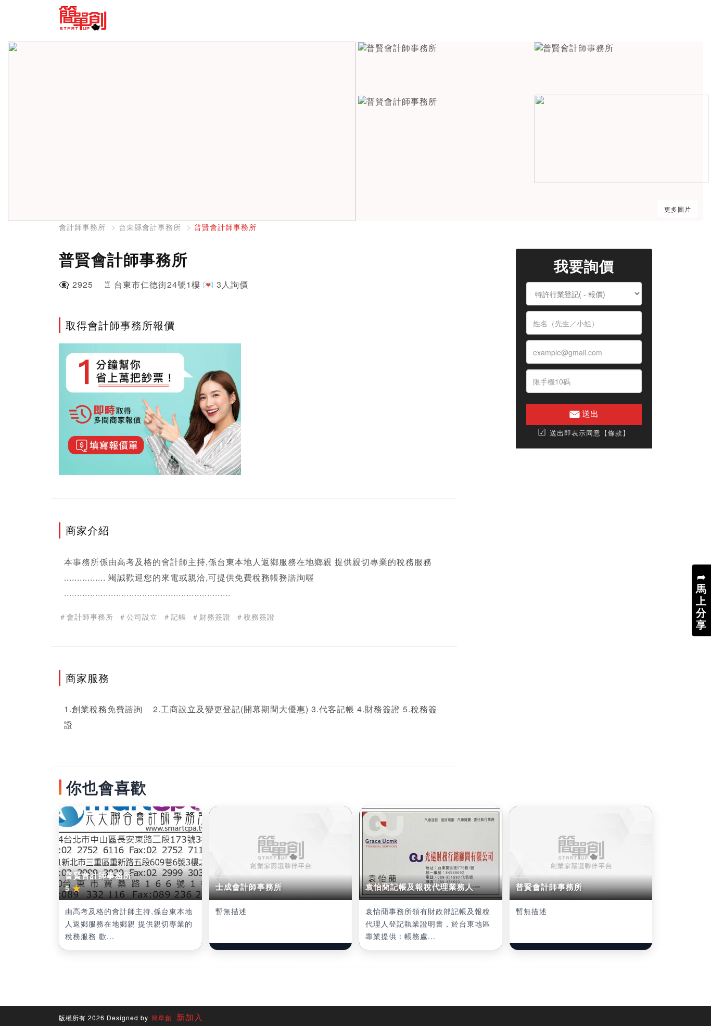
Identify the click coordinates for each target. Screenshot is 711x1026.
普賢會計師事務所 (225, 227)
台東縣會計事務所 (150, 227)
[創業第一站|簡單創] (203, 18)
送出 (589, 413)
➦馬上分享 (701, 600)
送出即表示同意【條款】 (584, 432)
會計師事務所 (82, 227)
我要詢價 (584, 266)
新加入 (188, 1017)
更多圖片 (677, 208)
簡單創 (161, 1017)
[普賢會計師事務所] (397, 48)
